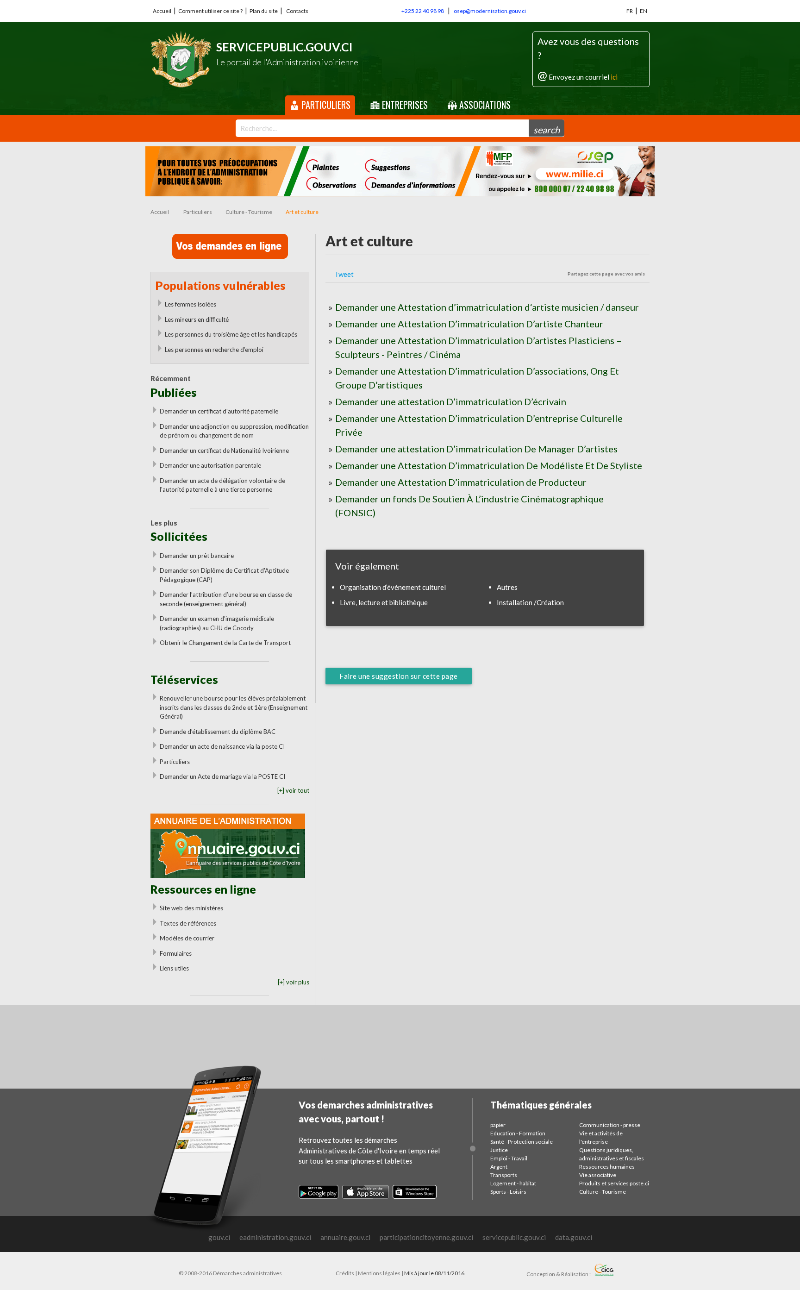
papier (498, 1124)
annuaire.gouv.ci (345, 1237)
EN (643, 10)
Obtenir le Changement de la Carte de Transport (225, 642)
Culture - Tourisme (248, 211)
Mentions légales (379, 1273)
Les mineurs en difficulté (197, 319)
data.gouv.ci (573, 1237)
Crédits (345, 1273)
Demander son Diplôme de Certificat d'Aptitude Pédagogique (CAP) (224, 575)
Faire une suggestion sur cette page (398, 676)
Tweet (344, 274)
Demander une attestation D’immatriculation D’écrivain (450, 401)
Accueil (162, 10)
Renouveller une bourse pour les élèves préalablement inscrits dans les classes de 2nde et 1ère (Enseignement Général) (233, 707)
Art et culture (302, 211)
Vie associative (597, 1174)
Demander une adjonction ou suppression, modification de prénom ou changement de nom (234, 431)
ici (614, 77)
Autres (507, 587)
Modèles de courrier (187, 938)
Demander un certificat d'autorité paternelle (219, 411)
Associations (484, 105)
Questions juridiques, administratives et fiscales (611, 1154)
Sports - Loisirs (508, 1191)
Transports (503, 1174)
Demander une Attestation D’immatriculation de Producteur (461, 482)
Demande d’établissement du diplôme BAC (217, 731)
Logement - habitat (513, 1183)
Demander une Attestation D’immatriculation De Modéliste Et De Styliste (488, 465)
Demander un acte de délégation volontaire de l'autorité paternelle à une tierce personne (222, 485)
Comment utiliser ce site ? (210, 10)
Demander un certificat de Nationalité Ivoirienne (224, 450)
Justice (499, 1149)
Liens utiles (174, 968)
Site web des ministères (191, 908)
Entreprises (404, 105)
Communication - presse (609, 1124)
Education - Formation (517, 1133)
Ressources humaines (607, 1166)
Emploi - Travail (508, 1158)
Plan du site (264, 10)
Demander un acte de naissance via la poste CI (222, 746)
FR (629, 10)
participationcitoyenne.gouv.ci (426, 1237)
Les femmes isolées (190, 304)
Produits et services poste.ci (614, 1183)
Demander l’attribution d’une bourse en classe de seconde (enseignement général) (226, 599)
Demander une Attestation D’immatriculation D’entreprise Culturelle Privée (479, 425)
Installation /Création (530, 602)
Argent (498, 1166)
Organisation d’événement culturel (393, 587)
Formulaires (176, 953)
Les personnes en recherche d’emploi (214, 349)
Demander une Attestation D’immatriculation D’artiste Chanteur (469, 323)
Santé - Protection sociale (521, 1141)
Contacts (297, 10)
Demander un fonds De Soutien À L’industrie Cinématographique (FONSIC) (469, 505)
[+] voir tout (293, 790)
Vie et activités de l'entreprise (601, 1137)
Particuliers (324, 105)
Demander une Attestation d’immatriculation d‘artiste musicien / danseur (487, 307)
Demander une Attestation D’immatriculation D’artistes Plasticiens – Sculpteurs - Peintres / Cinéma (478, 347)
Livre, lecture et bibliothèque (384, 602)
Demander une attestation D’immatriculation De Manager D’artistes (476, 448)
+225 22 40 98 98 (422, 10)
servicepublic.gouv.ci (514, 1237)
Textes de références (188, 923)
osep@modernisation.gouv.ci (490, 10)
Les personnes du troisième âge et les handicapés (231, 334)
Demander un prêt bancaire (197, 555)
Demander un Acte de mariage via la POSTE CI (222, 776)
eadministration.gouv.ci (275, 1237)
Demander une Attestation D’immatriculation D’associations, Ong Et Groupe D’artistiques (477, 377)
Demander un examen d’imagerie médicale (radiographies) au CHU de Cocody (217, 623)
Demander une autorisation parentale (210, 465)
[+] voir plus (293, 982)
